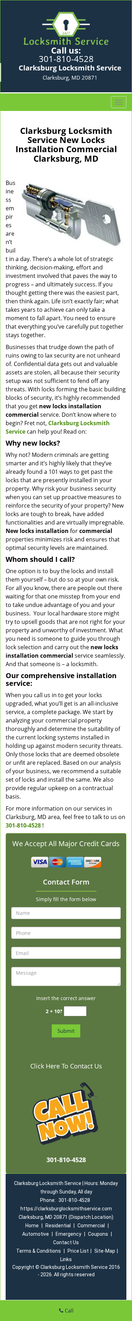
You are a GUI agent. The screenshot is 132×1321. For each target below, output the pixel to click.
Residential (58, 1225)
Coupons (98, 1234)
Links (66, 1259)
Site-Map (104, 1251)
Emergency (68, 1234)
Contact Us (66, 1242)
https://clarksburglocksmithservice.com (66, 1208)
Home (32, 1225)
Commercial (91, 1225)
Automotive (35, 1234)
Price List (78, 1251)
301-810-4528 (66, 58)
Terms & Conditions (38, 1251)
